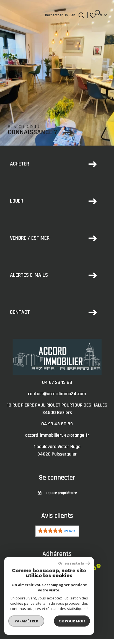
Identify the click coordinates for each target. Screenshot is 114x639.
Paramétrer (26, 621)
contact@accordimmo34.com (57, 393)
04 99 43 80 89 (57, 424)
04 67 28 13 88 (57, 382)
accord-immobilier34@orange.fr (57, 435)
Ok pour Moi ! (72, 621)
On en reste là (71, 563)
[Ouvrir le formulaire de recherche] (81, 15)
